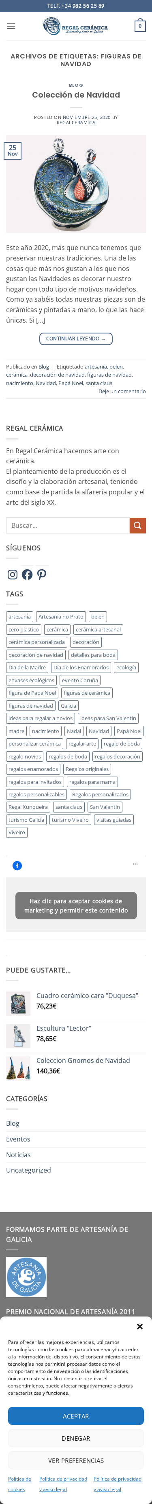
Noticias (18, 1154)
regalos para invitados (35, 781)
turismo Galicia (26, 819)
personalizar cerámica (35, 743)
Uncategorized (28, 1170)
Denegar (76, 1438)
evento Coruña (80, 680)
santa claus (99, 383)
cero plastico (24, 629)
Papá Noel (70, 383)
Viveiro (17, 832)
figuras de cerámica (87, 692)
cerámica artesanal (98, 629)
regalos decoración (117, 756)
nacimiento (19, 383)
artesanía (96, 366)
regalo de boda (122, 743)
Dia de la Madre (27, 667)
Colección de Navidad (76, 95)
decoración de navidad (57, 374)
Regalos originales (87, 769)
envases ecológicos (31, 680)
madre (16, 731)
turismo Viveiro (70, 819)
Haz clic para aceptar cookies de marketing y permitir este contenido (76, 905)
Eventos (18, 1139)
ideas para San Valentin (108, 718)
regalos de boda (68, 756)
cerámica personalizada (37, 642)
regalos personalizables (36, 794)
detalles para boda (93, 654)
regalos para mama (92, 781)
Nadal (74, 731)
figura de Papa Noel (32, 692)
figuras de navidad (109, 374)
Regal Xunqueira (28, 806)
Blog (76, 85)
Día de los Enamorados (81, 667)
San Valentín (105, 806)
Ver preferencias (76, 1460)
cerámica (17, 374)
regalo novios (25, 756)
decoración (86, 642)
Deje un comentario (122, 391)
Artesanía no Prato (61, 616)
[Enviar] (138, 525)
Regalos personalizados (100, 794)
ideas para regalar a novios (41, 718)
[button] (140, 1327)
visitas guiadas (113, 819)
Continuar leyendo (76, 338)
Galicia (68, 705)
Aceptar (76, 1416)
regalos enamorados (33, 769)
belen (116, 366)
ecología (126, 667)
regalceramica (76, 122)
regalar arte (82, 743)
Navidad (46, 383)
